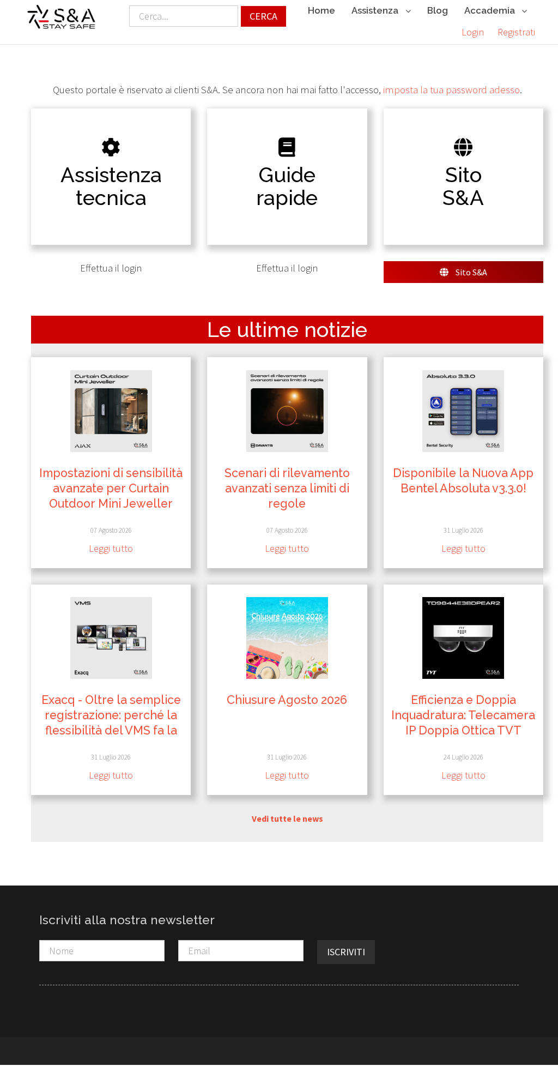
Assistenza (376, 10)
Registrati (516, 32)
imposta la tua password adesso (451, 89)
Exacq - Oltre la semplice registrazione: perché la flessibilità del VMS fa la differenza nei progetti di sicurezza (111, 730)
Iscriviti (346, 951)
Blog (437, 10)
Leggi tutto (111, 548)
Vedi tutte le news (287, 818)
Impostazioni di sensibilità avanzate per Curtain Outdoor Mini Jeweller (111, 488)
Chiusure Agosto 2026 (287, 700)
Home (321, 10)
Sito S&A (470, 272)
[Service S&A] (61, 17)
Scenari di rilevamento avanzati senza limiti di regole (287, 488)
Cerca (263, 16)
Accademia (490, 10)
